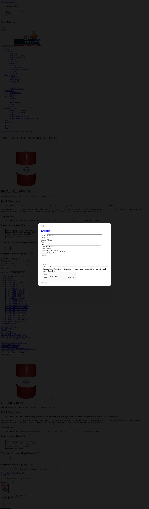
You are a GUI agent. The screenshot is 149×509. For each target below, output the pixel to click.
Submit (44, 283)
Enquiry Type (46, 251)
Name (43, 235)
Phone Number (47, 247)
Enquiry (45, 230)
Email (43, 238)
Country (44, 240)
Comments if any (47, 253)
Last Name (45, 264)
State (43, 242)
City (43, 244)
